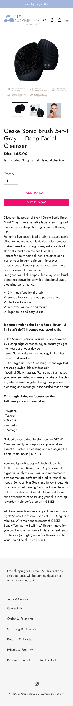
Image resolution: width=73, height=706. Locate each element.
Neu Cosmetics (30, 694)
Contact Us (15, 608)
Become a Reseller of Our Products (32, 660)
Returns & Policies (20, 639)
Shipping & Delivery (21, 629)
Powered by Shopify (52, 694)
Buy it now (36, 202)
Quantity (9, 173)
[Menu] (67, 19)
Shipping (28, 160)
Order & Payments (20, 618)
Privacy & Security (20, 649)
